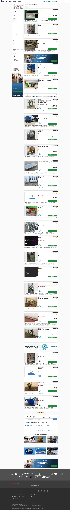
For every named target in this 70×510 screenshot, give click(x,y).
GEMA (15, 25)
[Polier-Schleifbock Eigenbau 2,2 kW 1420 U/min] (31, 333)
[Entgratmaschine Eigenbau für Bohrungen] (31, 387)
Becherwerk (26, 428)
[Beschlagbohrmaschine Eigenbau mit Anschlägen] (31, 302)
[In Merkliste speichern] (56, 11)
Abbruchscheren (37, 487)
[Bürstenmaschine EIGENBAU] (31, 211)
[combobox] (18, 53)
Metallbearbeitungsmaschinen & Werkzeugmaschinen (18, 6)
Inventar (37, 428)
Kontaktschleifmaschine (39, 430)
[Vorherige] (55, 94)
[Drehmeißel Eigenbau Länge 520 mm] (31, 318)
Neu (15, 59)
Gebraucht (16, 60)
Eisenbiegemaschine (39, 425)
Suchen (47, 1)
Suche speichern (41, 412)
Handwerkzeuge (38, 427)
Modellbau (48, 423)
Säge (33, 487)
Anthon (15, 21)
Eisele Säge (37, 423)
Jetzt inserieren (53, 61)
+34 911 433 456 (16, 483)
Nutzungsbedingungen (37, 508)
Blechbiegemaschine (28, 430)
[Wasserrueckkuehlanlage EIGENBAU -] (31, 358)
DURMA (15, 23)
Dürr (15, 24)
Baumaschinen (16, 11)
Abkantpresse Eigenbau (28, 425)
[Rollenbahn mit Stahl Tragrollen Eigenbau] (31, 181)
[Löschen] (43, 1)
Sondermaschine (49, 425)
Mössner (15, 33)
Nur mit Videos (16, 69)
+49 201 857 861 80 (32, 482)
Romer (44, 96)
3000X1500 (26, 423)
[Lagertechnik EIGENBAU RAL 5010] (31, 402)
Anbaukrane (29, 487)
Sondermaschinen (17, 10)
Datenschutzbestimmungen (30, 508)
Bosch (15, 22)
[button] (69, 1)
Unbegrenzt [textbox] (15, 53)
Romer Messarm (38, 96)
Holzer (33, 96)
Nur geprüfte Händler (17, 70)
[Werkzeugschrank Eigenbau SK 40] (31, 227)
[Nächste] (56, 94)
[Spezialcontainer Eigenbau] (31, 135)
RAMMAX (15, 34)
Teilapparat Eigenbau (50, 427)
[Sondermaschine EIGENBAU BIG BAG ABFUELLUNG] (31, 150)
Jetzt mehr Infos (53, 346)
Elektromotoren (25, 487)
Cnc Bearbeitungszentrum (44, 487)
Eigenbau (15, 18)
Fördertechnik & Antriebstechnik (18, 9)
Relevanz (53, 4)
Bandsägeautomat (18, 487)
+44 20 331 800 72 (47, 482)
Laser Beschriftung (50, 96)
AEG (15, 20)
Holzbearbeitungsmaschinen (18, 7)
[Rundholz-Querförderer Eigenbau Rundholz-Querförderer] (31, 45)
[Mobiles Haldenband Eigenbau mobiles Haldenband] (31, 120)
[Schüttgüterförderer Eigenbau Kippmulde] (31, 15)
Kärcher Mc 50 (52, 487)
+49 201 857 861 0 (16, 482)
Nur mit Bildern (16, 68)
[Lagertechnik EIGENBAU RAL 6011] (31, 257)
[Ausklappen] (40, 22)
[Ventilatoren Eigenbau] (31, 29)
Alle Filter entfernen (33, 6)
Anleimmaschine (27, 427)
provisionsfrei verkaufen (18, 91)
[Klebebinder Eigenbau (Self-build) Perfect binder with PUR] (31, 84)
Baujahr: (14, 43)
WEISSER (15, 19)
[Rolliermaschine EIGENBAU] (31, 288)
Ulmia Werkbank (49, 430)
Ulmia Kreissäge (49, 428)
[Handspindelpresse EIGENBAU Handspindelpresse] (31, 69)
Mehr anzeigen (41, 431)
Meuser (15, 32)
